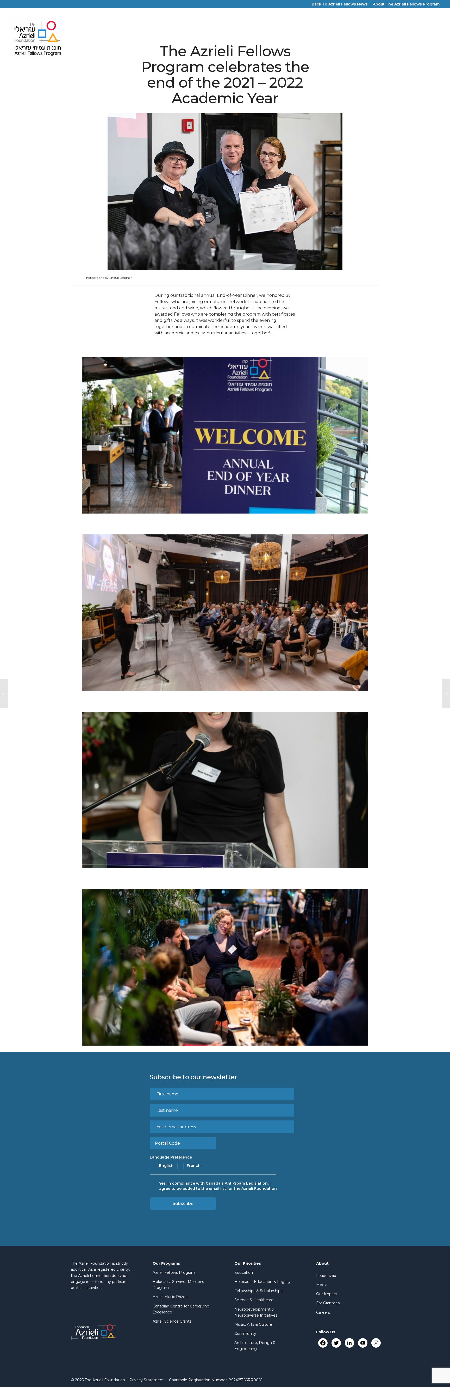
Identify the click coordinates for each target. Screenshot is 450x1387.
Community (245, 1333)
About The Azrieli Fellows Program (406, 4)
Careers (323, 1312)
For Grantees (328, 1303)
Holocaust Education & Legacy (262, 1281)
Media (321, 1284)
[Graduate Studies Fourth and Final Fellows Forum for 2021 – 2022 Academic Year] (446, 693)
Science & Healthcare (253, 1300)
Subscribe (183, 1203)
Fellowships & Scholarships (258, 1290)
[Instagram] (375, 1342)
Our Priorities (247, 1263)
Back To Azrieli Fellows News (340, 4)
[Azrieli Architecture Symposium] (4, 693)
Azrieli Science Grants (172, 1321)
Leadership (326, 1275)
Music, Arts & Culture (253, 1324)
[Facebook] (322, 1342)
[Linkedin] (349, 1342)
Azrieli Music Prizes (170, 1296)
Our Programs (166, 1263)
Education (243, 1272)
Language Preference (171, 1157)
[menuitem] (146, 1380)
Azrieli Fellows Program (174, 1272)
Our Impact (326, 1294)
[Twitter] (336, 1342)
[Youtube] (362, 1342)
